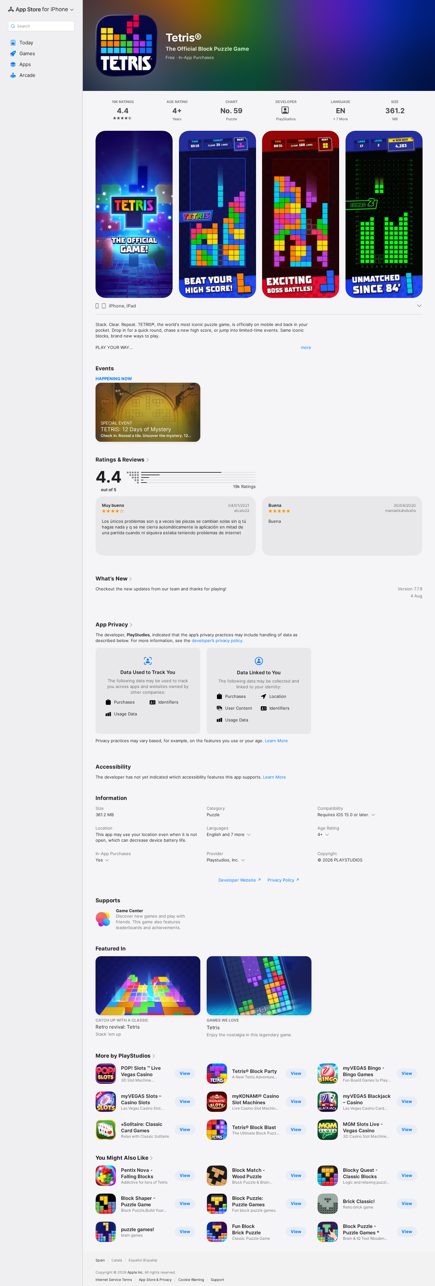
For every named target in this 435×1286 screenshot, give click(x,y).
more (306, 347)
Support (217, 1280)
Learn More (276, 740)
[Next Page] (428, 214)
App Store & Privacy (155, 1280)
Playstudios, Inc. (223, 859)
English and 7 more (226, 834)
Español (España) (143, 1260)
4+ (320, 834)
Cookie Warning (191, 1280)
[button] (41, 43)
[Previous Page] (89, 214)
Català (116, 1260)
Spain (100, 1260)
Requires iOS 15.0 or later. (343, 814)
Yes (99, 859)
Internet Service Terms (114, 1280)
